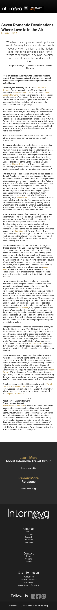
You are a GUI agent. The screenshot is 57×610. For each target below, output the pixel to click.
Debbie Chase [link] (34, 343)
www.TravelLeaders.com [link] (14, 405)
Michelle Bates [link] (23, 198)
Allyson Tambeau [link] (19, 164)
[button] (26, 8)
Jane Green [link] (20, 231)
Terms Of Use (32, 606)
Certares (13, 606)
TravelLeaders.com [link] (22, 92)
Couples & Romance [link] (15, 394)
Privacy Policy (43, 606)
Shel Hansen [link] (22, 307)
